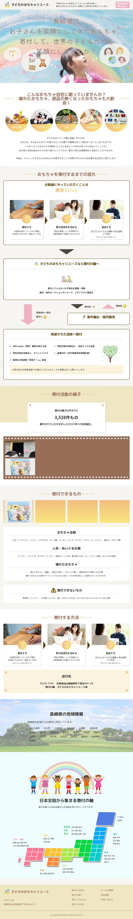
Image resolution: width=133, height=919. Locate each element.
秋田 (114, 844)
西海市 (76, 732)
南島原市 (54, 732)
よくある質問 (107, 890)
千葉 (113, 856)
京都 (71, 869)
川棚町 (82, 728)
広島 (45, 842)
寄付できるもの (79, 899)
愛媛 (48, 873)
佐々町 (47, 728)
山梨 (73, 827)
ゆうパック (95, 231)
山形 (114, 840)
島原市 (84, 736)
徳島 (45, 873)
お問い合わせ (107, 899)
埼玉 (109, 856)
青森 (114, 837)
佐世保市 (96, 736)
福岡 (14, 842)
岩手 (118, 837)
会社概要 (105, 894)
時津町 (32, 732)
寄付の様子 (77, 894)
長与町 (43, 732)
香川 (41, 873)
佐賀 (18, 842)
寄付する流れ (78, 890)
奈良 (67, 872)
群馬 (113, 859)
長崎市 (32, 740)
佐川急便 (118, 231)
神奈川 (106, 862)
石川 (73, 830)
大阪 (63, 869)
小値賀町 (58, 728)
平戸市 (53, 736)
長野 (76, 827)
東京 (105, 856)
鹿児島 (22, 846)
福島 (118, 840)
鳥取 (52, 838)
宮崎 (18, 846)
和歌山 (72, 872)
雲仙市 (66, 732)
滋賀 (63, 872)
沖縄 (27, 846)
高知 (52, 873)
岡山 (48, 842)
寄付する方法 (78, 904)
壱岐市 (97, 732)
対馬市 (32, 736)
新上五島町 (34, 728)
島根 (45, 838)
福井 (76, 830)
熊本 (25, 842)
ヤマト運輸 (107, 231)
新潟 (80, 827)
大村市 (64, 736)
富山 (80, 830)
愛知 (73, 834)
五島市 (86, 732)
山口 (48, 838)
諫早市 (74, 736)
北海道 (119, 820)
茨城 (105, 859)
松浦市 (43, 736)
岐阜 (80, 834)
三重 (83, 834)
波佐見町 (71, 728)
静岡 (76, 834)
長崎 (21, 842)
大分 (14, 846)
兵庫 (67, 869)
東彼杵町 (94, 728)
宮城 (118, 844)
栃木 (109, 859)
